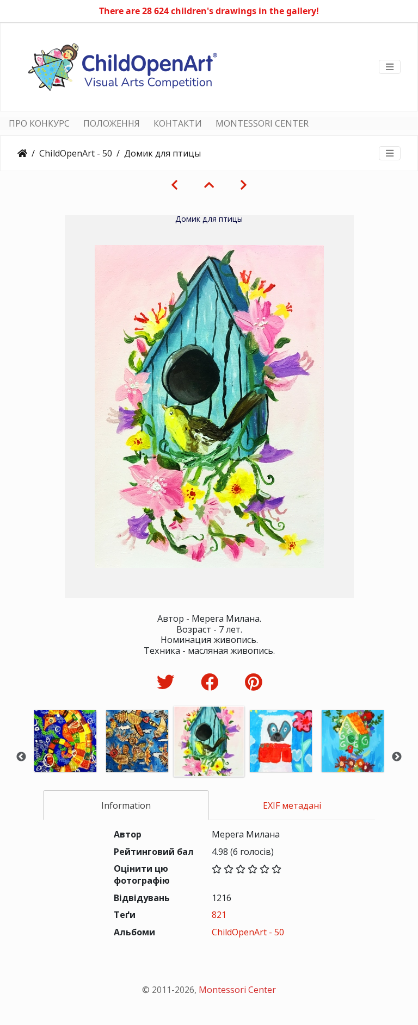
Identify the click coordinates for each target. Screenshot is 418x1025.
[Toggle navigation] (390, 67)
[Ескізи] (209, 184)
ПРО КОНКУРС (39, 123)
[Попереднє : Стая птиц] (174, 184)
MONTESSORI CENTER (262, 123)
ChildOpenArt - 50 (75, 153)
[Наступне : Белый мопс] (243, 184)
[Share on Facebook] (212, 682)
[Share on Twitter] (168, 682)
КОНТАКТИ (177, 123)
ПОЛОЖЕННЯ (111, 123)
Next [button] (396, 757)
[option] (65, 755)
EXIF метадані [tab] (292, 805)
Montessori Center (237, 990)
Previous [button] (21, 757)
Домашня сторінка (22, 153)
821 (219, 915)
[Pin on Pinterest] (253, 682)
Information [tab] (126, 805)
